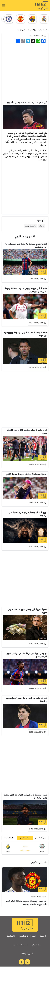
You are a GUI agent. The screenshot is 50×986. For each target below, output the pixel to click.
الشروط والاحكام (27, 953)
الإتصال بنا (11, 936)
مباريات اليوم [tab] (25, 838)
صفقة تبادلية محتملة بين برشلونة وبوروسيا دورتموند (25, 334)
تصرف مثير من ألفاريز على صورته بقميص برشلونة (26, 699)
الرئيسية (45, 30)
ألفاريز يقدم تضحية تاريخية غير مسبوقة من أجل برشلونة (26, 245)
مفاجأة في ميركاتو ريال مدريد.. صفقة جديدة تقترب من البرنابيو (26, 290)
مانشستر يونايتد (30, 226)
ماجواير (41, 226)
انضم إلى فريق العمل (27, 936)
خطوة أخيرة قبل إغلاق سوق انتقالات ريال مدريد (27, 611)
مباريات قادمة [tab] (9, 838)
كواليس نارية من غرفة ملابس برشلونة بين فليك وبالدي (26, 655)
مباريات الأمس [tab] (40, 838)
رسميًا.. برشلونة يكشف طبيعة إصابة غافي (26, 474)
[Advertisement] (25, 72)
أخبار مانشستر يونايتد (26, 30)
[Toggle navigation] (3, 6)
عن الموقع (36, 945)
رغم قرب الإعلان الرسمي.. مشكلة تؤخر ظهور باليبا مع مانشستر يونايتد (26, 902)
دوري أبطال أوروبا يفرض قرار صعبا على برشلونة (28, 514)
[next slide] (4, 19)
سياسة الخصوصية (20, 945)
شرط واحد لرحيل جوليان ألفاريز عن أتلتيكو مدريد (27, 431)
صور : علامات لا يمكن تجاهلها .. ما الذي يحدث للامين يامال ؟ (25, 796)
